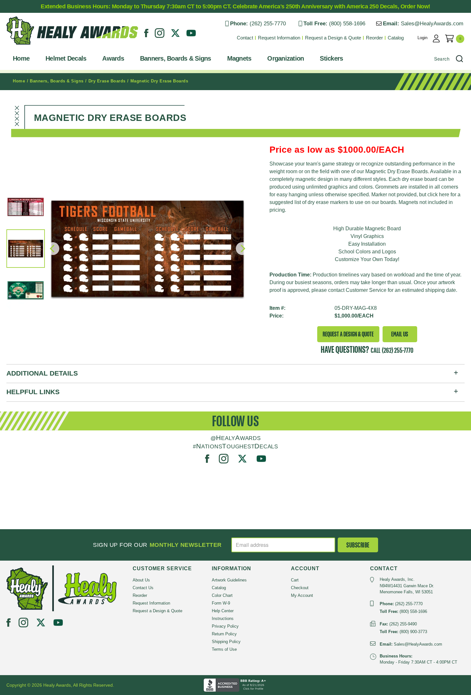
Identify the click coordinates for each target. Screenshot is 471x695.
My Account (302, 595)
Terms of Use (224, 649)
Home (21, 58)
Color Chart (222, 595)
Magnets (239, 58)
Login (422, 37)
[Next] (242, 248)
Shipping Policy (226, 641)
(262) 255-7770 (268, 24)
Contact (245, 37)
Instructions (223, 618)
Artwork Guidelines (229, 580)
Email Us (399, 334)
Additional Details (42, 373)
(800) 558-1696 (347, 24)
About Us (141, 580)
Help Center (223, 610)
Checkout (300, 587)
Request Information (279, 37)
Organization (285, 58)
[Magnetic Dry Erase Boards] (147, 249)
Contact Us (143, 587)
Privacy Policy (225, 626)
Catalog (396, 37)
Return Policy (224, 633)
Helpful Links (33, 391)
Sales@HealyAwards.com (432, 24)
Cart (295, 580)
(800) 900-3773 (413, 631)
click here (438, 194)
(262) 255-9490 (403, 624)
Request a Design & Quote (333, 37)
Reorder (374, 37)
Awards (113, 58)
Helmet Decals (65, 58)
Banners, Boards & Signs (175, 58)
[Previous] (52, 248)
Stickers (331, 58)
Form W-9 (221, 603)
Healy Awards (22, 46)
